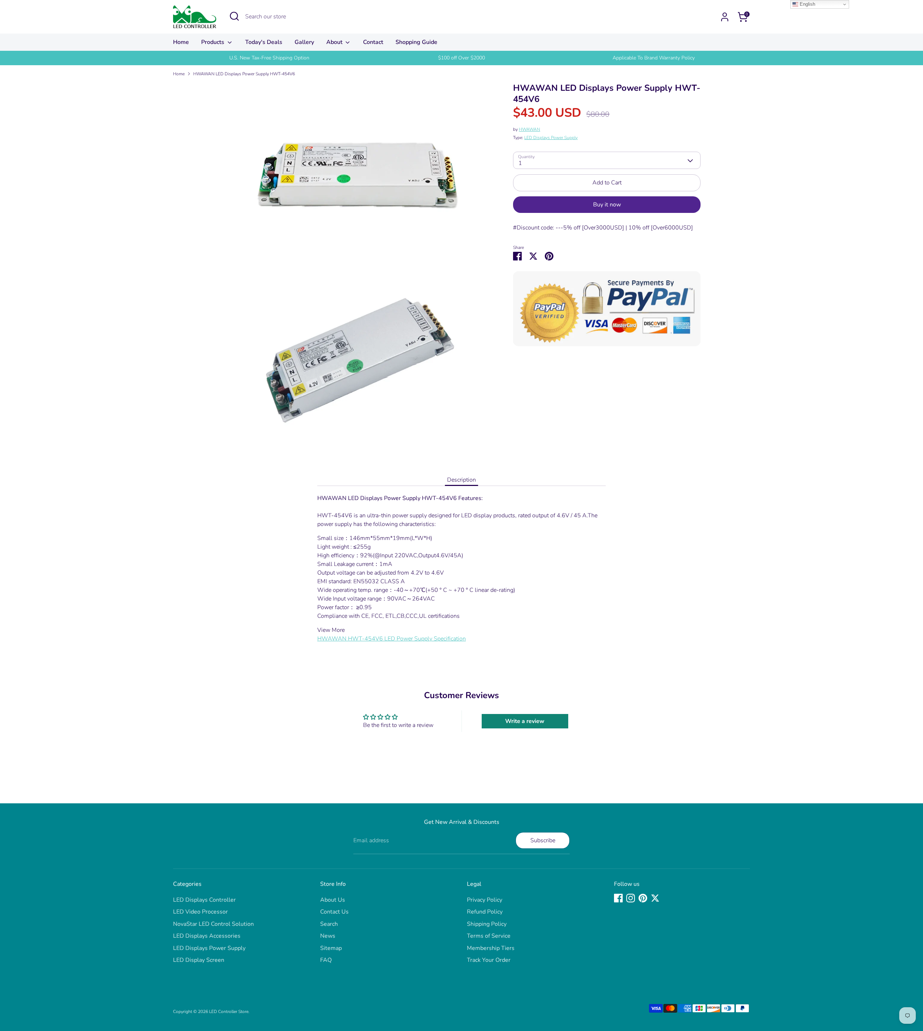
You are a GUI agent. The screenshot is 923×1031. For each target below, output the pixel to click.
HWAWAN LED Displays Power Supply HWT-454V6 (244, 74)
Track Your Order (489, 960)
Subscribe (542, 840)
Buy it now (607, 205)
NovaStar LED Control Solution (213, 924)
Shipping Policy (487, 924)
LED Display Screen (198, 960)
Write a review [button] (524, 721)
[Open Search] (234, 16)
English (806, 4)
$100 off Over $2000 (461, 57)
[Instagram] (630, 898)
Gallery (304, 42)
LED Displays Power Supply (551, 138)
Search (329, 924)
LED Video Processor (200, 912)
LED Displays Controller (204, 900)
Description (461, 480)
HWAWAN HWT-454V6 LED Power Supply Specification (391, 639)
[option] (269, 58)
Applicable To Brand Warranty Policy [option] (654, 57)
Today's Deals (263, 42)
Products (213, 42)
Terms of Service (489, 936)
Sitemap (331, 948)
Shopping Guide (416, 42)
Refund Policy (485, 912)
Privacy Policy (484, 900)
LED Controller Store (228, 1011)
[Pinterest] (643, 898)
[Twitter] (655, 898)
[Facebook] (618, 898)
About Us (332, 900)
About (335, 42)
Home (181, 42)
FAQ (326, 960)
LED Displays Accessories (206, 936)
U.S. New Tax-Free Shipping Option (269, 57)
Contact (373, 42)
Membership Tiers (491, 948)
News (327, 936)
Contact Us (334, 912)
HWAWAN (529, 130)
